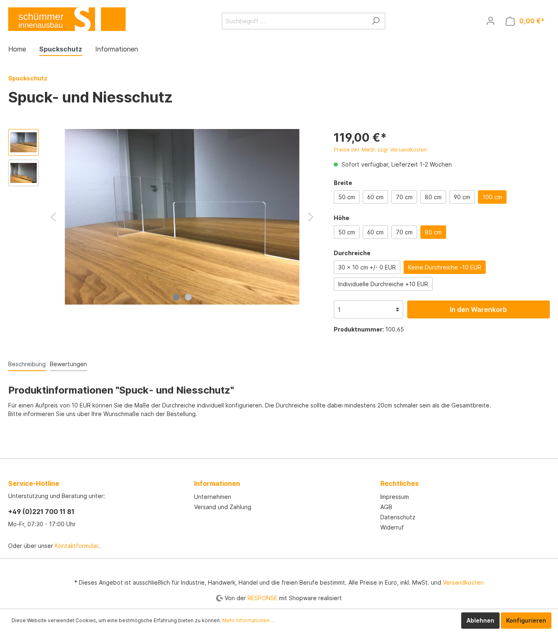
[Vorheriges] (53, 217)
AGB (386, 506)
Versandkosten (463, 582)
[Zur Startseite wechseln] (67, 18)
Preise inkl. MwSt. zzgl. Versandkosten (380, 150)
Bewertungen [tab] (68, 364)
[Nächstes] (311, 217)
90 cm (462, 197)
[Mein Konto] (490, 21)
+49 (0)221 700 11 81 (41, 511)
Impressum (394, 496)
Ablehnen (480, 620)
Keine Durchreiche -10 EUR (444, 267)
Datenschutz (397, 517)
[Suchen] (375, 21)
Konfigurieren (526, 620)
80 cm (433, 197)
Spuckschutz (27, 78)
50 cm (346, 197)
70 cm (404, 197)
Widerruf (392, 527)
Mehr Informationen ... (248, 620)
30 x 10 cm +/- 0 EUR (367, 267)
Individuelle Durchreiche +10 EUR (383, 283)
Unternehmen (212, 496)
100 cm (492, 197)
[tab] (27, 363)
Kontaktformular (76, 545)
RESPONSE (262, 597)
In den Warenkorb (478, 309)
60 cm (375, 197)
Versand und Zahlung (222, 506)
